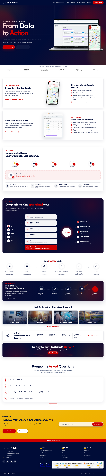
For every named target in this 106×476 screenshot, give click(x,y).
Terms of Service (93, 473)
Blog (85, 453)
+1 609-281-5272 (55, 440)
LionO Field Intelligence (58, 2)
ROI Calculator (81, 2)
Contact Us (65, 457)
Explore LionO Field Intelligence (13, 99)
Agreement (101, 473)
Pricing (89, 2)
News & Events (87, 455)
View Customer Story (10, 298)
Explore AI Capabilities (93, 335)
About (63, 450)
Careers (64, 455)
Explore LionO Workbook (11, 131)
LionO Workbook (71, 2)
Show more (53, 405)
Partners (64, 453)
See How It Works (23, 47)
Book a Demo (98, 2)
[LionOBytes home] (10, 448)
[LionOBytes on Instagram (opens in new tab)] (15, 461)
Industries (86, 450)
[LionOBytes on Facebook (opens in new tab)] (7, 461)
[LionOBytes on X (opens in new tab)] (3, 461)
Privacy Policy (84, 473)
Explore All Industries (52, 326)
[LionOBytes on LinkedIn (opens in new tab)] (11, 461)
